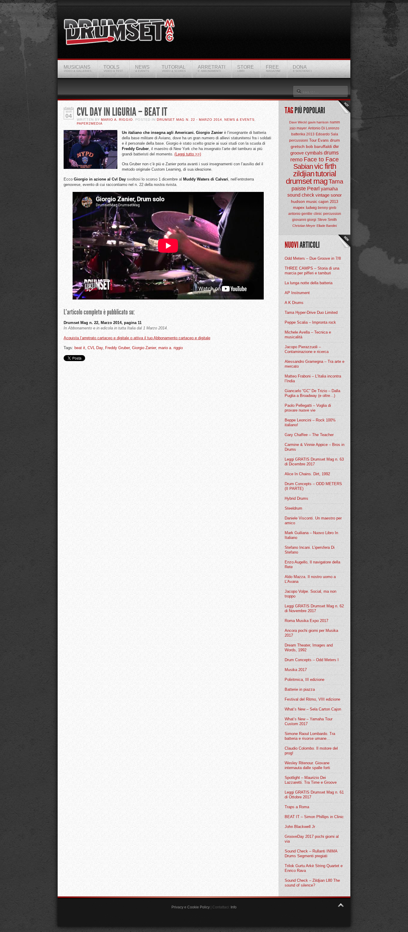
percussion (332, 214)
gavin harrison (318, 122)
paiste (299, 189)
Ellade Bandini (327, 225)
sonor (336, 195)
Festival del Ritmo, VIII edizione (312, 699)
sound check (300, 195)
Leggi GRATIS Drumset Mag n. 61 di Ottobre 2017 (314, 794)
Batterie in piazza (300, 689)
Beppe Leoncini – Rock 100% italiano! (310, 422)
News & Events (239, 119)
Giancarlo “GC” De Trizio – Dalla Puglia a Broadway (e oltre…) (312, 393)
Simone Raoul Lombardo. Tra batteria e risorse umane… (310, 736)
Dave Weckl (298, 122)
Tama (336, 181)
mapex (299, 207)
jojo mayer (298, 128)
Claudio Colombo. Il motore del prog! (311, 750)
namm (335, 122)
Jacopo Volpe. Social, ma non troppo (310, 593)
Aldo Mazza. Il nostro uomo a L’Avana (310, 579)
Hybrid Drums (296, 498)
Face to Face (321, 159)
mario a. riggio (170, 348)
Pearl (313, 189)
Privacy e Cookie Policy (190, 907)
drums (331, 153)
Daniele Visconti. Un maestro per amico (313, 520)
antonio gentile (300, 214)
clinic (318, 214)
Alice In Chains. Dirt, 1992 (307, 474)
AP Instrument (297, 293)
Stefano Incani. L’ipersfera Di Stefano (310, 549)
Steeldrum (293, 508)
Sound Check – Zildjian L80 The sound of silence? (312, 882)
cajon (323, 201)
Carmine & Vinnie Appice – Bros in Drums (314, 447)
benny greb (327, 208)
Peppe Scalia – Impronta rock (310, 322)
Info (234, 907)
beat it (79, 348)
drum (335, 140)
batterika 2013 (303, 134)
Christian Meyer (303, 225)
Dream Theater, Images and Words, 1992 (309, 647)
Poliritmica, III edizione (304, 679)
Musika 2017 (296, 669)
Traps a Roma (297, 807)
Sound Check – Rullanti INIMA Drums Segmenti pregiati (311, 853)
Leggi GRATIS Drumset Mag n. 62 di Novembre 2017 (314, 608)
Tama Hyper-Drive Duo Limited (311, 312)
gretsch (298, 146)
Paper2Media (89, 123)
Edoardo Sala (327, 134)
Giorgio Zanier (144, 348)
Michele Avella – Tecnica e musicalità (308, 334)
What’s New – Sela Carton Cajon (313, 709)
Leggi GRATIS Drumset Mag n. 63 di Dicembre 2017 (314, 461)
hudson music (304, 201)
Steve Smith (327, 220)
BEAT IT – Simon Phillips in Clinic (314, 817)
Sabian (303, 166)
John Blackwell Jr (300, 826)
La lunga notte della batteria (308, 283)
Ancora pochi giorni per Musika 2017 (311, 633)
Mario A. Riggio (117, 119)
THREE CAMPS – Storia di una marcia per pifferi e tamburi (312, 270)
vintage (322, 195)
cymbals (314, 152)
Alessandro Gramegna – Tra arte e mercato (314, 364)
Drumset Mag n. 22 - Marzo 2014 (189, 119)
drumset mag (306, 181)
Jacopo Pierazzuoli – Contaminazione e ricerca (307, 349)
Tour (313, 140)
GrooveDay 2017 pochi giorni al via (312, 839)
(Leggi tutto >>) (187, 154)
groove (297, 152)
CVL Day (95, 348)
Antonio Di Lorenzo (323, 128)
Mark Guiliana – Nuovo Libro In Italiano (311, 535)
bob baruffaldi (319, 146)
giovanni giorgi (304, 220)
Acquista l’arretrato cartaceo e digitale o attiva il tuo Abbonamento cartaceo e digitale (137, 338)
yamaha (329, 188)
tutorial (325, 173)
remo (296, 160)
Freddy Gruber (117, 348)
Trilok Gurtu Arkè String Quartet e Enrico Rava (314, 868)
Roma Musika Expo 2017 (306, 620)
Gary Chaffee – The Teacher (309, 435)
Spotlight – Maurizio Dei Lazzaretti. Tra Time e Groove (311, 780)
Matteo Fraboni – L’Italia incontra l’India (313, 378)
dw (336, 146)
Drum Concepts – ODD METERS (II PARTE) (313, 486)
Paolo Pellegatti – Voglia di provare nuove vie (308, 407)
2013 (334, 201)
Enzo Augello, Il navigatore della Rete (312, 564)
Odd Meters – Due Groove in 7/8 (313, 258)
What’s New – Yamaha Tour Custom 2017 (308, 721)
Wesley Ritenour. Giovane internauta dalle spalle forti (307, 765)
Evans (323, 140)
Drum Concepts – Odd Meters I (312, 660)
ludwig (311, 207)
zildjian (303, 173)
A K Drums (294, 302)
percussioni (298, 140)
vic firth (325, 166)
